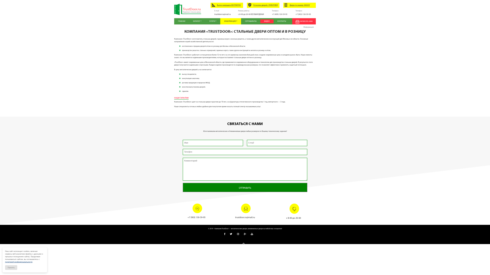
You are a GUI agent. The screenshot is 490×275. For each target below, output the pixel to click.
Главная (181, 21)
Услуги (212, 21)
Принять (11, 267)
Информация (230, 21)
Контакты (281, 21)
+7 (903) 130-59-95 (303, 14)
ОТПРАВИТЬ (245, 188)
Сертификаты (250, 21)
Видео (267, 21)
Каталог (196, 21)
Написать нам (306, 21)
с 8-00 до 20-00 (251, 14)
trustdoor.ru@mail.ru (222, 14)
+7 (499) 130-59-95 (279, 14)
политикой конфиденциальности (18, 262)
